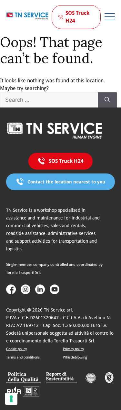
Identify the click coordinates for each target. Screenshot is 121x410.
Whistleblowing (75, 357)
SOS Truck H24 (77, 17)
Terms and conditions (23, 357)
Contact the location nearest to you (66, 181)
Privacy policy (73, 349)
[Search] (107, 100)
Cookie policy (16, 349)
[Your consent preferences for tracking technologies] (11, 399)
